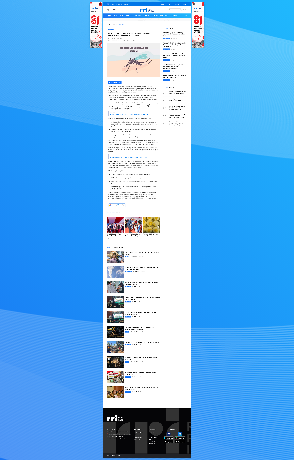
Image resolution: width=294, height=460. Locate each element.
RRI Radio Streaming (153, 437)
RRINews (185, 4)
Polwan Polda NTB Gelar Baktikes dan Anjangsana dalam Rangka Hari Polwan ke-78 (174, 45)
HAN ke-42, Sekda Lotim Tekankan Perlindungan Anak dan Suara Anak (132, 236)
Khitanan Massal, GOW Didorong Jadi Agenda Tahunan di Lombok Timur (129, 157)
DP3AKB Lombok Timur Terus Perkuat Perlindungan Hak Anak (114, 236)
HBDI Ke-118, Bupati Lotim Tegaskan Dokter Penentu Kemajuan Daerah (129, 114)
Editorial (175, 15)
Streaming (170, 4)
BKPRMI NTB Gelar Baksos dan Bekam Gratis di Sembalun (177, 92)
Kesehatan (111, 29)
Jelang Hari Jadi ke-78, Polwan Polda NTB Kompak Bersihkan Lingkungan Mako (174, 55)
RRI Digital (151, 432)
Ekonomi (147, 15)
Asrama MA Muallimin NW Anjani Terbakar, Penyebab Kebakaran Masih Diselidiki (177, 115)
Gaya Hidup (138, 15)
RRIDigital (177, 4)
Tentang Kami (138, 437)
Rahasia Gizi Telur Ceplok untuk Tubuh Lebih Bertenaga (151, 236)
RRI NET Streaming (153, 435)
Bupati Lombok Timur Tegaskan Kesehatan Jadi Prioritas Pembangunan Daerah (173, 66)
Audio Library (152, 439)
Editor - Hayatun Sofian (129, 40)
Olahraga (129, 15)
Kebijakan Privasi (139, 432)
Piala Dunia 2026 (165, 15)
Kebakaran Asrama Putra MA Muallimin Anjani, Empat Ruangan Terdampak (177, 107)
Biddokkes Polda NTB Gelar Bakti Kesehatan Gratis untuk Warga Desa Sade (174, 34)
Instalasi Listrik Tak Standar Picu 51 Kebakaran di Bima (142, 342)
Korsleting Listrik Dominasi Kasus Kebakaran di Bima (176, 99)
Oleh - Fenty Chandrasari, (115, 40)
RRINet (163, 4)
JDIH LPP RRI (152, 443)
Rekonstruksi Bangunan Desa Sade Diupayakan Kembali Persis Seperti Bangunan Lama (177, 123)
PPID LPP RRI (152, 441)
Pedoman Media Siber (123, 4)
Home (115, 15)
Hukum (155, 15)
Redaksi (113, 4)
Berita (121, 15)
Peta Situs (137, 439)
